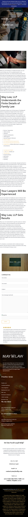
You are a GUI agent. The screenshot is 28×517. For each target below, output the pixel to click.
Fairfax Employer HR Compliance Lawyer (14, 513)
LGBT (7, 151)
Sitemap (21, 490)
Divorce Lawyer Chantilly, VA (16, 498)
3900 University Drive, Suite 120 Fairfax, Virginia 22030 (14, 479)
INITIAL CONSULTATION (14, 14)
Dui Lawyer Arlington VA (9, 507)
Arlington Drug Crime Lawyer (18, 510)
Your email (4, 283)
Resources (14, 492)
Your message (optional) (7, 295)
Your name (4, 277)
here (21, 4)
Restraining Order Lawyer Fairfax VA (12, 503)
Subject (3, 289)
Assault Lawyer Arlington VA (18, 501)
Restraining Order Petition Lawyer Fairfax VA (14, 512)
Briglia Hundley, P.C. (12, 4)
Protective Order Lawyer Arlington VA (12, 495)
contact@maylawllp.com (14, 471)
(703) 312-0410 (18, 10)
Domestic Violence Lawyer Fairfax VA (17, 506)
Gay (4, 151)
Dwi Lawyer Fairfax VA (14, 509)
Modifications (6, 144)
